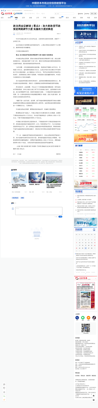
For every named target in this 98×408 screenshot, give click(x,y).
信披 (60, 17)
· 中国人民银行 (84, 342)
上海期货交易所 (78, 349)
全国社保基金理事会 (79, 346)
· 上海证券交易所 (88, 346)
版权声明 (88, 375)
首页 (2, 17)
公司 (37, 17)
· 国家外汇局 (83, 345)
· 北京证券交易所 (86, 348)
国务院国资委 (78, 342)
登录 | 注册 (93, 13)
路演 (67, 17)
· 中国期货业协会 (86, 354)
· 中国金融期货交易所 (87, 351)
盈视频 (52, 17)
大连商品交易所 (78, 351)
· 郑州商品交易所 (86, 349)
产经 (44, 17)
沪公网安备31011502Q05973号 (82, 385)
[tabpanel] (85, 125)
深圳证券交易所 (78, 348)
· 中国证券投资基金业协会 (89, 356)
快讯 (9, 17)
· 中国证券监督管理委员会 (89, 343)
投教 (81, 17)
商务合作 (83, 375)
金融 (30, 17)
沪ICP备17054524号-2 (80, 384)
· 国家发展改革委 (82, 340)
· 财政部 (88, 340)
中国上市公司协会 (79, 356)
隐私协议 (94, 375)
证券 (23, 17)
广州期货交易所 (78, 352)
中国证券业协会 (78, 354)
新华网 (76, 340)
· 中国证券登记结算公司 (87, 352)
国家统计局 (77, 345)
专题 (88, 17)
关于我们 (77, 375)
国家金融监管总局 (79, 343)
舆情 (74, 17)
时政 (16, 17)
